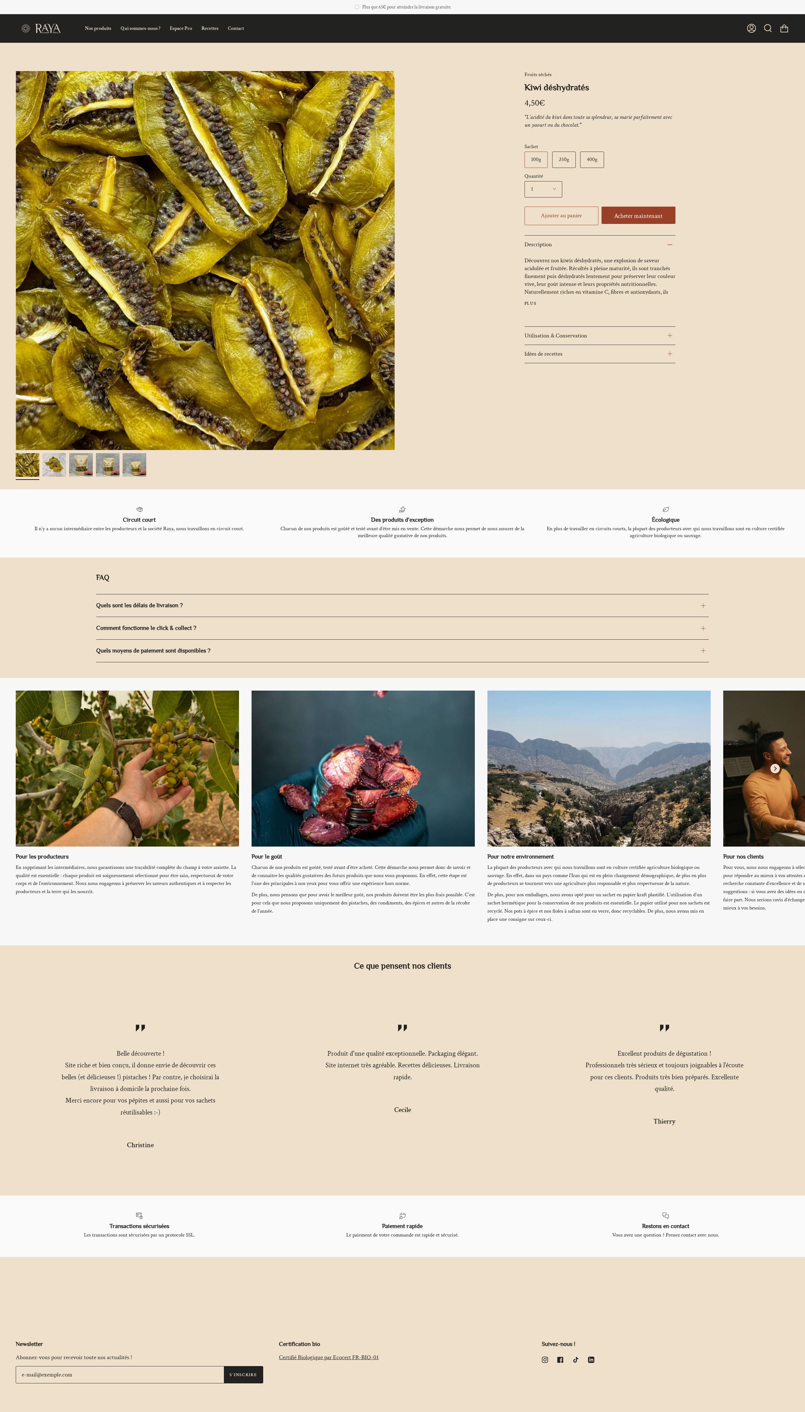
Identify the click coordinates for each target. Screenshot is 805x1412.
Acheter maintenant (638, 216)
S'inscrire (243, 1375)
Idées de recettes (544, 354)
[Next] (775, 768)
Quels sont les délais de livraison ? (139, 605)
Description (538, 244)
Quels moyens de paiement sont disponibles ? (153, 651)
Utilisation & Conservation (556, 336)
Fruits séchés (538, 74)
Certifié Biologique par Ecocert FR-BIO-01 (329, 1357)
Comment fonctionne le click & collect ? (146, 628)
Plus (531, 303)
